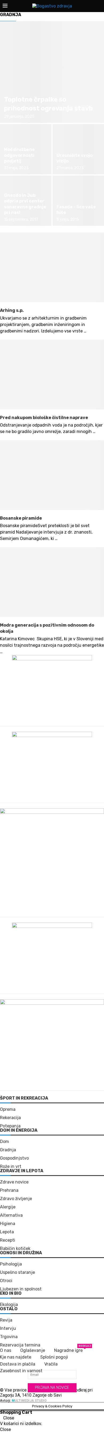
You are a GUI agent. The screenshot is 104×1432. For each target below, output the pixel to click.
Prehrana (9, 1190)
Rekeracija (10, 1118)
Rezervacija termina (20, 1345)
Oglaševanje (32, 1350)
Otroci (6, 1281)
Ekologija (9, 1305)
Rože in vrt (10, 1166)
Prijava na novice (52, 1387)
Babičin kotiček (15, 1248)
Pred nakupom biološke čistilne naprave (44, 417)
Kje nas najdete (15, 1357)
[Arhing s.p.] (52, 267)
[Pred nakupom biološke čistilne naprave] (52, 374)
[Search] (98, 6)
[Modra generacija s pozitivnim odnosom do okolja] (52, 582)
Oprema (7, 1109)
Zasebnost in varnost (21, 1370)
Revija (6, 1320)
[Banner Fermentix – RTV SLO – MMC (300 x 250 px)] (52, 658)
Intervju (8, 1328)
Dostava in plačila (17, 1364)
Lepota (7, 1232)
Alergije (7, 1207)
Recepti (7, 1240)
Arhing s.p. (12, 310)
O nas (5, 1350)
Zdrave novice (14, 1182)
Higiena (7, 1224)
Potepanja (10, 1126)
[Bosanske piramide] (52, 475)
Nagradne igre (68, 1350)
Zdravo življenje (16, 1199)
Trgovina (9, 1337)
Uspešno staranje (17, 1272)
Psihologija (11, 1264)
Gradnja (8, 1150)
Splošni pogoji (54, 1357)
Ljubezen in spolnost (21, 1289)
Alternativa (11, 1215)
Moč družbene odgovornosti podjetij (19, 155)
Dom (4, 1141)
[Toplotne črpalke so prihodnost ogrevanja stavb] (52, 72)
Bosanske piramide (21, 518)
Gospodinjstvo (14, 1158)
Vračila (51, 1364)
